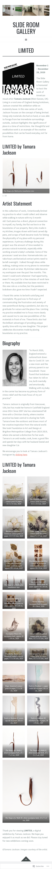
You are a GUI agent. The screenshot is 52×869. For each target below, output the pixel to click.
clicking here (21, 454)
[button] (14, 491)
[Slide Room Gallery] (26, 10)
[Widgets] (26, 858)
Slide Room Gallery (26, 27)
